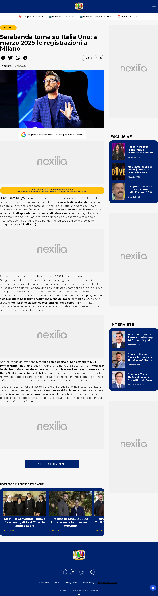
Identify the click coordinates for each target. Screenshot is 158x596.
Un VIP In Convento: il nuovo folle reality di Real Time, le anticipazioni (24, 522)
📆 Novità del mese (128, 16)
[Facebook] (62, 570)
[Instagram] (80, 570)
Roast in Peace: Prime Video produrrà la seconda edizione (141, 149)
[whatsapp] (18, 60)
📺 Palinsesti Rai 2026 (61, 16)
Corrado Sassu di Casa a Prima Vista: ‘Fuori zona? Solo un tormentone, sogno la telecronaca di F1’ (141, 357)
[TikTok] (90, 570)
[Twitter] (71, 570)
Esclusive (8, 28)
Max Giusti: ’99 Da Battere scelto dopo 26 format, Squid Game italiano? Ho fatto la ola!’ (141, 337)
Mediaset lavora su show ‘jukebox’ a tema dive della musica (140, 169)
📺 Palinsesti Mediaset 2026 (96, 16)
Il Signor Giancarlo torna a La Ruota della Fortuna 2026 (140, 189)
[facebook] (3, 60)
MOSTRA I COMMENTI (52, 464)
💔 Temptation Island (31, 16)
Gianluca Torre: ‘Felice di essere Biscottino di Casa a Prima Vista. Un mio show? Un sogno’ (141, 377)
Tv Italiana (6, 65)
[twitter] (10, 60)
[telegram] (25, 60)
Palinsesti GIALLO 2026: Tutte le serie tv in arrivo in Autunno (70, 522)
